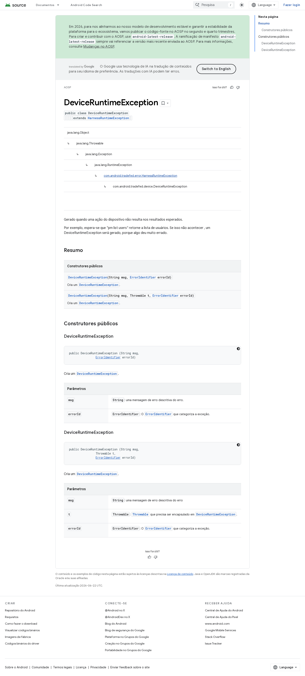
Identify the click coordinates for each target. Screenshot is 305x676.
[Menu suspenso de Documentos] (60, 5)
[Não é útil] (238, 87)
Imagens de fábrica (18, 637)
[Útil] (232, 87)
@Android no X (115, 610)
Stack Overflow (215, 637)
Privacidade (98, 667)
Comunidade (40, 667)
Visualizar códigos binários (22, 630)
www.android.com (217, 623)
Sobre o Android (16, 667)
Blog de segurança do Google (124, 630)
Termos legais (62, 667)
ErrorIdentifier (143, 277)
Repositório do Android (20, 610)
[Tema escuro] (238, 348)
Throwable (140, 514)
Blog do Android (115, 623)
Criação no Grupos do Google (124, 643)
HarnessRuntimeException (108, 118)
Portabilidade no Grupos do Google (128, 650)
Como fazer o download (21, 623)
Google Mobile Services (220, 630)
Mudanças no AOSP (98, 47)
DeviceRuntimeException (87, 277)
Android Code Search (86, 5)
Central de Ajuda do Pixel (221, 617)
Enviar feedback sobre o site (130, 667)
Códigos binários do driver (22, 643)
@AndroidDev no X (117, 617)
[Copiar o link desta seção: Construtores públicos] (122, 324)
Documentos (45, 5)
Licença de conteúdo (180, 574)
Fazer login (291, 5)
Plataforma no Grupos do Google (127, 637)
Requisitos (11, 617)
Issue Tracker (213, 643)
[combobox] (214, 5)
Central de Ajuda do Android (224, 610)
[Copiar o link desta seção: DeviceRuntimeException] (117, 336)
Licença (81, 667)
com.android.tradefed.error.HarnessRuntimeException (140, 176)
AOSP (67, 87)
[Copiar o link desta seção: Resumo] (87, 250)
